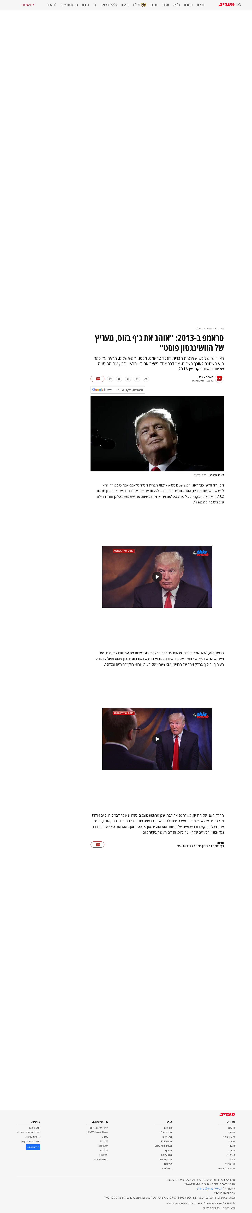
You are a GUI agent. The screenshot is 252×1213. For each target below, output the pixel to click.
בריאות (125, 5)
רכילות (136, 4)
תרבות (154, 5)
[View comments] (97, 379)
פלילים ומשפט (109, 5)
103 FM (104, 1141)
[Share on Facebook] (137, 379)
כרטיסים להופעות (226, 1168)
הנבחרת (188, 5)
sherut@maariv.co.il (209, 1188)
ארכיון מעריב (166, 1159)
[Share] (146, 379)
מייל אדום (167, 1136)
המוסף (168, 1150)
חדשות (201, 5)
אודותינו (168, 1164)
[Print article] (110, 379)
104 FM (104, 1150)
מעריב (221, 328)
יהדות (232, 1159)
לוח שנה (51, 5)
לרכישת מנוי (27, 5)
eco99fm (103, 1145)
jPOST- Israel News (97, 1132)
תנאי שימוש (34, 1127)
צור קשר (168, 1127)
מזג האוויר (230, 1164)
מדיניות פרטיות (33, 1136)
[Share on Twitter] (128, 379)
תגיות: (220, 843)
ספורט (165, 5)
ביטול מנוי (167, 1168)
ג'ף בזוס (219, 846)
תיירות (85, 5)
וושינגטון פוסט (204, 846)
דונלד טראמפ (185, 846)
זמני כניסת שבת (69, 5)
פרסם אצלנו (166, 1132)
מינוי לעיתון (166, 1154)
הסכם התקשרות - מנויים (28, 1132)
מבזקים (231, 1132)
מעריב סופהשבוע (163, 1145)
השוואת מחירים (101, 1159)
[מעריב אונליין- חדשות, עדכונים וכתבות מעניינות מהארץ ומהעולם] (226, 4)
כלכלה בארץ (229, 1136)
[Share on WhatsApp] (119, 379)
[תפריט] (239, 5)
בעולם (199, 328)
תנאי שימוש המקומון (30, 1141)
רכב (95, 5)
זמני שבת (103, 1154)
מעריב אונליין (205, 377)
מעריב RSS (166, 1141)
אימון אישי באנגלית (99, 1127)
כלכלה (176, 5)
